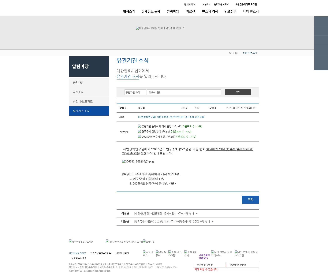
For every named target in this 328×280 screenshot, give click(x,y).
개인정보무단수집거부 (100, 253)
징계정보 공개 (151, 11)
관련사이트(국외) (238, 264)
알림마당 (173, 11)
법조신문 (230, 11)
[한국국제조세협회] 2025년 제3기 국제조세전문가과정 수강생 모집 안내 (172, 221)
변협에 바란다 (122, 253)
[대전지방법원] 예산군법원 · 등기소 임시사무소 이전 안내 (164, 213)
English (206, 4)
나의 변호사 (251, 11)
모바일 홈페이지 (79, 258)
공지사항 (78, 82)
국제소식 (78, 92)
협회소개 (129, 11)
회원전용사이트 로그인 (246, 4)
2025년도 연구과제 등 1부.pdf (158, 136)
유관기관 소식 (81, 111)
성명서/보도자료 (83, 101)
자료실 (190, 11)
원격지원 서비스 (221, 4)
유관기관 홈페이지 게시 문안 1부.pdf (161, 126)
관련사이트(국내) (204, 264)
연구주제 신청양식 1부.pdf (155, 131)
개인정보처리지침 (77, 253)
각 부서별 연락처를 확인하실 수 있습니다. (233, 242)
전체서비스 (189, 4)
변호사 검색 (210, 11)
